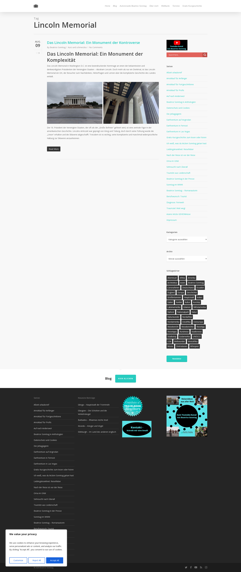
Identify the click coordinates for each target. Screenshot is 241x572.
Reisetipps (172, 331)
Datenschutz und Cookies (178, 108)
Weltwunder (179, 341)
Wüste (170, 346)
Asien (182, 282)
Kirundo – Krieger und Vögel (90, 426)
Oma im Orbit (173, 161)
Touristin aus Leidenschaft (178, 173)
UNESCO (197, 336)
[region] (36, 547)
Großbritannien (174, 297)
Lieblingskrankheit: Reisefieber (180, 149)
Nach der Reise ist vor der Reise (181, 155)
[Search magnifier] (205, 54)
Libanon (187, 307)
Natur (194, 312)
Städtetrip (172, 336)
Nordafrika (187, 317)
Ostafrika (186, 321)
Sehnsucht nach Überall (177, 167)
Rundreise (184, 331)
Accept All (54, 560)
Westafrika (192, 341)
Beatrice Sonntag (58, 47)
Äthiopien (194, 346)
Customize (18, 560)
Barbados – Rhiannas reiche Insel (93, 420)
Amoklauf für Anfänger (177, 78)
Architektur (172, 282)
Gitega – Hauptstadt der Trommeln (94, 404)
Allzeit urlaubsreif (174, 72)
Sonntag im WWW (175, 184)
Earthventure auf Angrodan (179, 119)
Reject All (36, 560)
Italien (170, 302)
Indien (199, 297)
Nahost (171, 312)
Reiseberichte (187, 326)
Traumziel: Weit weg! (176, 208)
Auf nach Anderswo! (176, 96)
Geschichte (192, 292)
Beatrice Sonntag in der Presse (180, 178)
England (171, 292)
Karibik (179, 302)
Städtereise (196, 331)
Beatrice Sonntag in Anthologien (181, 102)
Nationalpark (183, 312)
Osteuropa (198, 321)
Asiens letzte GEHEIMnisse (179, 214)
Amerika (191, 277)
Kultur (187, 302)
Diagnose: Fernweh (175, 202)
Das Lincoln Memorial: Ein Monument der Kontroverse (93, 42)
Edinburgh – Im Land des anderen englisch (97, 432)
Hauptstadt (189, 297)
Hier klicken (125, 378)
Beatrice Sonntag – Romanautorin (182, 190)
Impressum (172, 220)
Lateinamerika (174, 307)
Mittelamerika (199, 307)
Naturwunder (173, 317)
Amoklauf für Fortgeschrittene (180, 84)
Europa (181, 292)
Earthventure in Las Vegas (178, 131)
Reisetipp (201, 326)
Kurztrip (196, 302)
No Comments (96, 47)
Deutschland (188, 287)
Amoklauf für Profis (175, 90)
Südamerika (184, 336)
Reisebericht (173, 326)
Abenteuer (172, 277)
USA (169, 341)
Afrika (182, 277)
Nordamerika (173, 321)
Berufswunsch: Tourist (177, 196)
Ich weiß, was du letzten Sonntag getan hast (187, 143)
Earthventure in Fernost (177, 125)
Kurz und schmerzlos (77, 47)
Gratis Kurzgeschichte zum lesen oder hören (186, 137)
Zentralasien (181, 346)
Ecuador (200, 287)
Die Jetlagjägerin (174, 114)
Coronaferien (173, 287)
